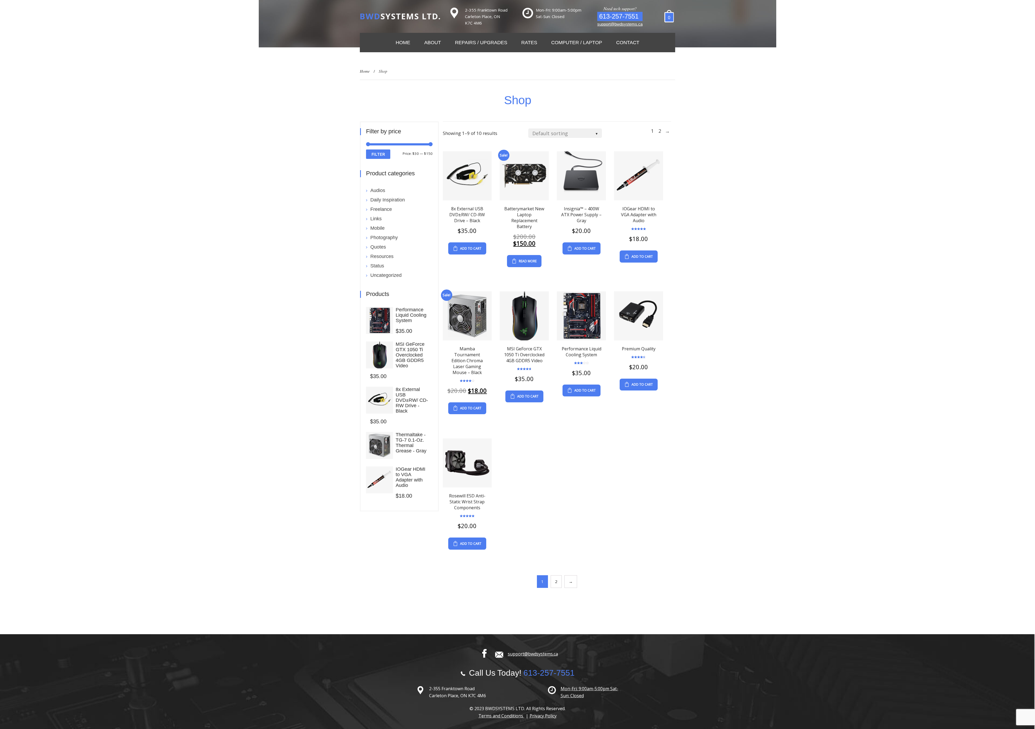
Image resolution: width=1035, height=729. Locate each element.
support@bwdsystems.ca (620, 24)
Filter (378, 154)
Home (403, 42)
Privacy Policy (543, 716)
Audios (377, 190)
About (432, 42)
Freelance (381, 209)
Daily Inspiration (387, 200)
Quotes (378, 247)
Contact (627, 42)
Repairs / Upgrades (481, 42)
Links (376, 218)
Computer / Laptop (576, 42)
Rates (529, 42)
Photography (384, 237)
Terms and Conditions (501, 716)
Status (377, 265)
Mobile (377, 228)
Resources (382, 256)
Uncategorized (386, 275)
